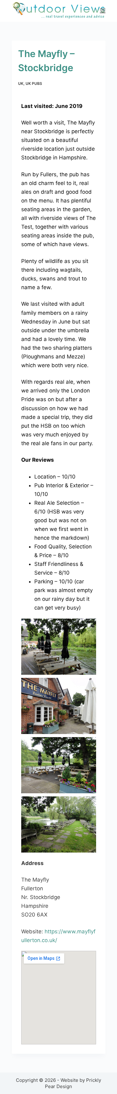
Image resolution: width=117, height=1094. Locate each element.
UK (20, 83)
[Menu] (102, 11)
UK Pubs (34, 83)
